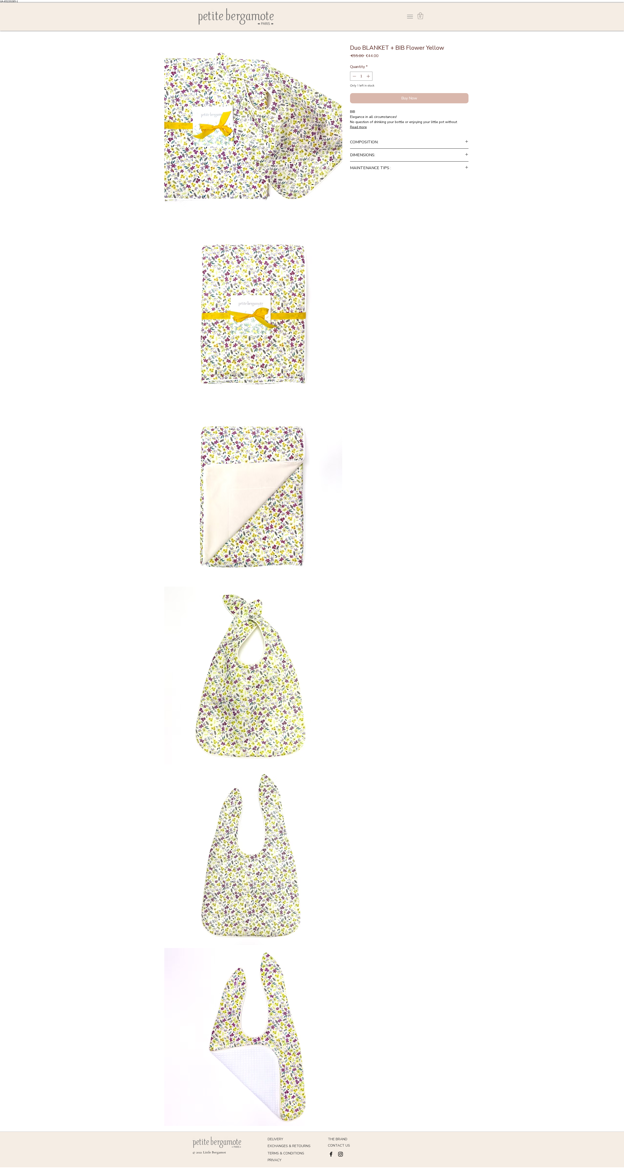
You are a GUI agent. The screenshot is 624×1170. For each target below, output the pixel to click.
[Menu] (410, 16)
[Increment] (369, 76)
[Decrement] (354, 76)
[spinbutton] (361, 76)
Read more (358, 127)
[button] (420, 15)
